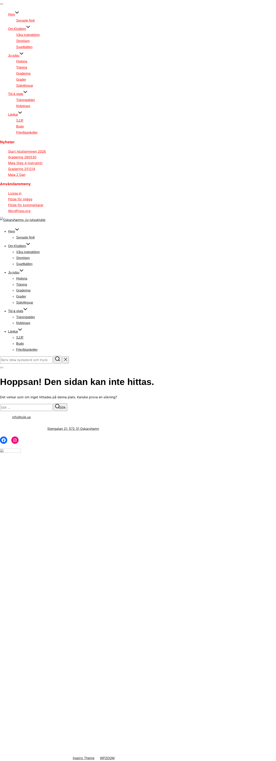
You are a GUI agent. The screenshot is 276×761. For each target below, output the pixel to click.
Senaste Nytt (25, 20)
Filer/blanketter (27, 132)
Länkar (13, 114)
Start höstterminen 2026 (27, 151)
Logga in (14, 193)
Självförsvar (24, 85)
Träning (21, 67)
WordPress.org (19, 211)
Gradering (23, 73)
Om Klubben (17, 29)
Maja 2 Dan (16, 175)
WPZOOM (107, 758)
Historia (21, 61)
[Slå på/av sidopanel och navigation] (1, 367)
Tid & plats (15, 94)
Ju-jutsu (13, 55)
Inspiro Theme (83, 758)
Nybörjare (23, 106)
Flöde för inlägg (20, 199)
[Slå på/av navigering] (1, 4)
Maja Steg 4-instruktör (25, 163)
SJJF (20, 120)
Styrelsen (23, 41)
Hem (11, 14)
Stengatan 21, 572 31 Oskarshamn (73, 429)
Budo (20, 126)
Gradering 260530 (22, 157)
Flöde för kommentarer (25, 205)
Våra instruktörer (28, 35)
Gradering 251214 (21, 169)
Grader (21, 79)
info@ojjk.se (21, 417)
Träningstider (25, 100)
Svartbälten (24, 47)
